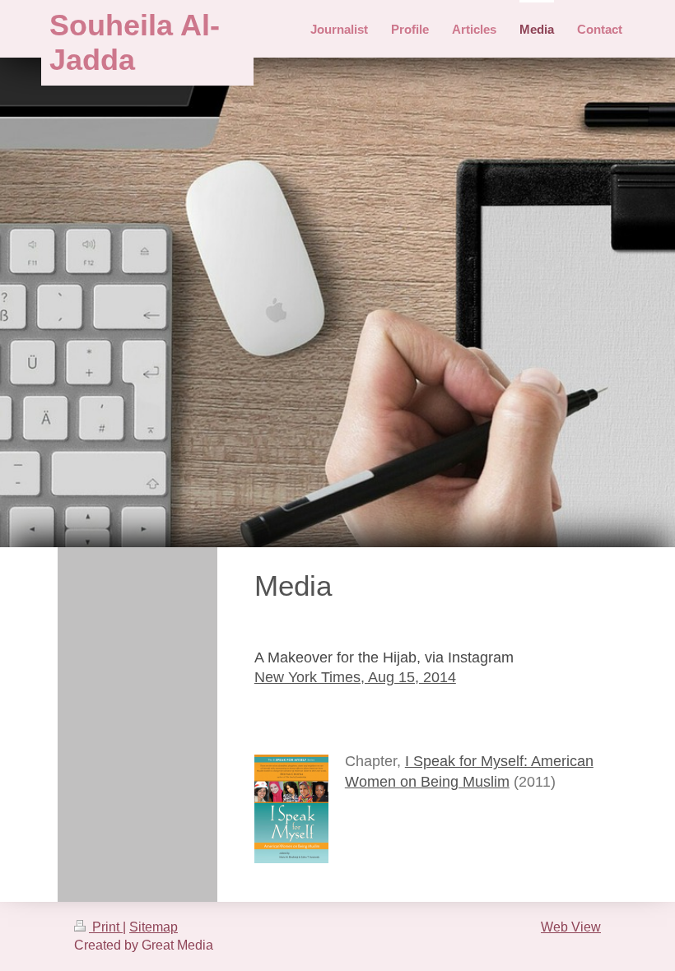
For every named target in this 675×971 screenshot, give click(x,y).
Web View (571, 927)
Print (106, 927)
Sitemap (153, 927)
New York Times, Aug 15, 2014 (355, 677)
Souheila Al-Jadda (134, 42)
